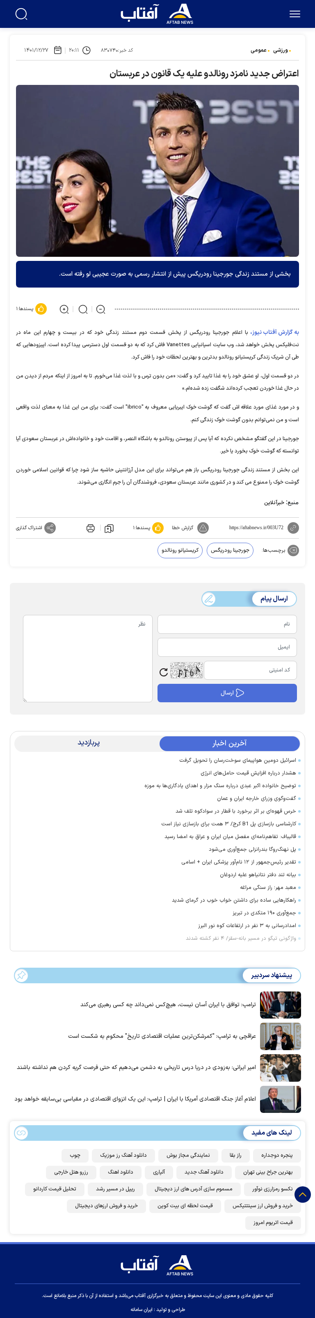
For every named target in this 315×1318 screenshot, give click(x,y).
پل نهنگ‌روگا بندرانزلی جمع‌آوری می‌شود (252, 849)
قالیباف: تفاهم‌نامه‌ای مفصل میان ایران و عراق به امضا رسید (230, 837)
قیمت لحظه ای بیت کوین (185, 1206)
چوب (75, 1155)
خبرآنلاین (274, 503)
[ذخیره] (109, 528)
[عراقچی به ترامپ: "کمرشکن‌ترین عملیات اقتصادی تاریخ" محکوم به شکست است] (278, 1035)
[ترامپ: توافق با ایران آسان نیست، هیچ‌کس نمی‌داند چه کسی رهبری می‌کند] (278, 1004)
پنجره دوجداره (277, 1155)
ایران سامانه (141, 1309)
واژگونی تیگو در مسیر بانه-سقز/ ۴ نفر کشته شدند (241, 938)
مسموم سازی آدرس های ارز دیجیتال (194, 1189)
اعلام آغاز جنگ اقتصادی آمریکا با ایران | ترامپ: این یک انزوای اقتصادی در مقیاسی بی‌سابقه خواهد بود (135, 1099)
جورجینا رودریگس (230, 550)
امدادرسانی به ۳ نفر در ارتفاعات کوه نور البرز (247, 926)
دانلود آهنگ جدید (204, 1172)
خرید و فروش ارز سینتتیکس (263, 1206)
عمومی (259, 50)
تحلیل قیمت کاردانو (54, 1189)
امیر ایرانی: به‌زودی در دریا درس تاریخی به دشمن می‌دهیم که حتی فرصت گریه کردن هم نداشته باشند (136, 1067)
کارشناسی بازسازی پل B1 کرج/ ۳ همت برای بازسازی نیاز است (228, 824)
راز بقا (236, 1155)
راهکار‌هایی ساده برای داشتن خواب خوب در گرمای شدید (234, 900)
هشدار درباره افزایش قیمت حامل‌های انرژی (248, 773)
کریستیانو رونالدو (180, 550)
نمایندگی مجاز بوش (188, 1155)
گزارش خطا (182, 528)
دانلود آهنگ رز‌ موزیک (123, 1155)
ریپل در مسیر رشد (115, 1189)
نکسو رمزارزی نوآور (272, 1189)
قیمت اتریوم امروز (273, 1223)
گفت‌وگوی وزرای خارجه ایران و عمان (256, 799)
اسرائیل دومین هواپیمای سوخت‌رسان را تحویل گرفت (237, 760)
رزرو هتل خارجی (71, 1172)
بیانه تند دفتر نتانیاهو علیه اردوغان (258, 875)
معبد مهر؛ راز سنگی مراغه (268, 888)
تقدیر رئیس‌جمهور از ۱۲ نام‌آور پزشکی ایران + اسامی (238, 862)
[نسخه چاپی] (90, 528)
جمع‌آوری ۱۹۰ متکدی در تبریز (264, 913)
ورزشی (280, 50)
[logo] (159, 13)
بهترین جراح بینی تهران (268, 1172)
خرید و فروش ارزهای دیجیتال (106, 1206)
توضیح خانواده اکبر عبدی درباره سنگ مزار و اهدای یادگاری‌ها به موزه (220, 786)
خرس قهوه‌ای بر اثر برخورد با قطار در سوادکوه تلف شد (236, 811)
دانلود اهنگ (120, 1172)
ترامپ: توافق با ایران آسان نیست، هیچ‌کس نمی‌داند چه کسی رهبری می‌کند (168, 1004)
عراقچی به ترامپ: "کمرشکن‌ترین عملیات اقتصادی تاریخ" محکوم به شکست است (162, 1036)
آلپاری (159, 1172)
